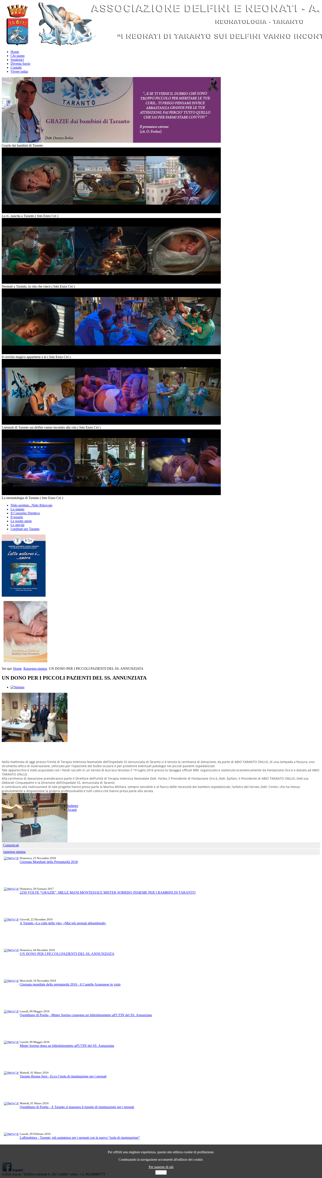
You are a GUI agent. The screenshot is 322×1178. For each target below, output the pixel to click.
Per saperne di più (161, 1167)
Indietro (72, 806)
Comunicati (11, 845)
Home (15, 52)
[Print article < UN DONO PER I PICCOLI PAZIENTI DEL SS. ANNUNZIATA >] (17, 687)
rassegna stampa (14, 852)
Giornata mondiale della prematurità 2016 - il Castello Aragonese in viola (70, 984)
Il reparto (17, 517)
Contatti (16, 67)
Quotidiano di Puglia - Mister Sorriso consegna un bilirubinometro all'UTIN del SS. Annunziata (86, 1015)
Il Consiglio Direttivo (25, 513)
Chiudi (161, 1172)
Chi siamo (18, 56)
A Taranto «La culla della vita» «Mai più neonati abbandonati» (63, 923)
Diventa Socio (20, 63)
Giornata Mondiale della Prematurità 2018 (49, 862)
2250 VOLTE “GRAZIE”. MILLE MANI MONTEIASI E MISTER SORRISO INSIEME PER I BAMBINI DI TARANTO (108, 892)
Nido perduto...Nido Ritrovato (31, 505)
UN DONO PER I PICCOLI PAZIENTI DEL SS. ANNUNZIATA (67, 954)
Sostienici (17, 60)
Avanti (72, 810)
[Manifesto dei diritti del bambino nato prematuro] (25, 661)
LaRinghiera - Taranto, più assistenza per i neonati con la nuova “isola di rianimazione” (80, 1137)
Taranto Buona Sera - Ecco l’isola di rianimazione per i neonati (63, 1076)
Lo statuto (17, 509)
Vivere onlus (19, 71)
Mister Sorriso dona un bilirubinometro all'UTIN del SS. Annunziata (67, 1046)
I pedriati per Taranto (25, 529)
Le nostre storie (21, 521)
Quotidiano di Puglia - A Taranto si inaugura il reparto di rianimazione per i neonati (77, 1107)
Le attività (17, 525)
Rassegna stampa (35, 668)
